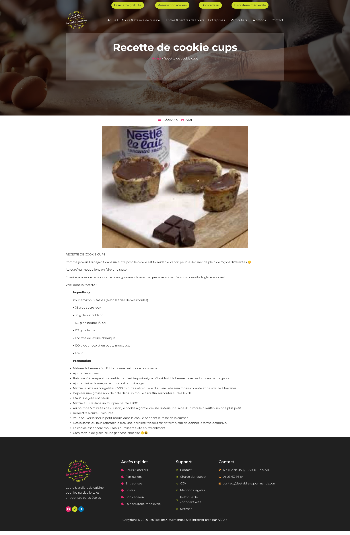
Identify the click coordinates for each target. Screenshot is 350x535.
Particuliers (239, 20)
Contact (277, 20)
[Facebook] (68, 509)
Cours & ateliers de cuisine (141, 20)
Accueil (112, 20)
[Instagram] (74, 509)
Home (156, 58)
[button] (142, 20)
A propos (259, 20)
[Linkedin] (81, 509)
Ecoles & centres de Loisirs (185, 20)
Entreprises (216, 20)
